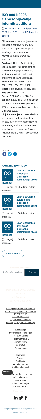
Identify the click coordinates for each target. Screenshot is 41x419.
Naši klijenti (20, 380)
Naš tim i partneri (20, 377)
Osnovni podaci (20, 386)
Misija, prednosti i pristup (20, 374)
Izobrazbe (20, 355)
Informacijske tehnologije (20, 333)
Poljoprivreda (21, 348)
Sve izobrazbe (13, 254)
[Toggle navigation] (38, 4)
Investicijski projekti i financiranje (20, 322)
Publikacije (20, 361)
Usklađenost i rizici (20, 316)
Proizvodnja (20, 329)
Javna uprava (20, 342)
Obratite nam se (20, 364)
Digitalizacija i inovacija (20, 319)
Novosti (20, 358)
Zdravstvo (20, 345)
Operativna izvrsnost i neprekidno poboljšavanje (20, 312)
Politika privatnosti (20, 367)
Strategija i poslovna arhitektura (20, 308)
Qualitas (11, 4)
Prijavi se (32, 272)
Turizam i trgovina (20, 339)
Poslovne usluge (20, 336)
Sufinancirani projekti (20, 383)
